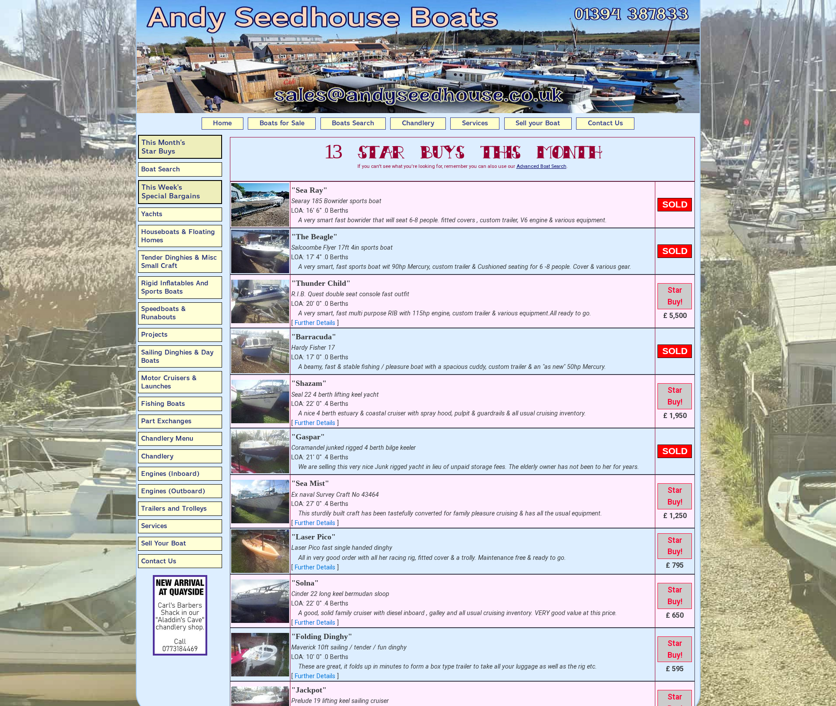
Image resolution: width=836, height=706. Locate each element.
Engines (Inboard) (170, 474)
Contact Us (605, 123)
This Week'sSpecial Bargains (171, 191)
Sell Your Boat (163, 543)
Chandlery (418, 123)
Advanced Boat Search (541, 166)
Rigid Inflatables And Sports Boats (175, 287)
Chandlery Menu (167, 438)
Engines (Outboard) (173, 491)
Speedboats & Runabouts (163, 313)
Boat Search (160, 169)
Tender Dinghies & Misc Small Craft (179, 262)
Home (222, 123)
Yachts (151, 214)
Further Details (315, 323)
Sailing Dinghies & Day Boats (177, 356)
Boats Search (353, 123)
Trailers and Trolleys (174, 508)
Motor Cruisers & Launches (169, 382)
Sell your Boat (538, 123)
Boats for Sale (282, 123)
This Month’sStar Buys (163, 146)
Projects (154, 334)
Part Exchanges (166, 421)
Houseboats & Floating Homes (178, 236)
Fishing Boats (163, 404)
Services (475, 123)
